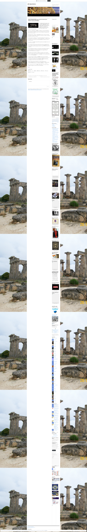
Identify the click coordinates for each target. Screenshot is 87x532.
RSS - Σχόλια (54, 469)
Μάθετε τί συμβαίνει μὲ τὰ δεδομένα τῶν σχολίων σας (34, 89)
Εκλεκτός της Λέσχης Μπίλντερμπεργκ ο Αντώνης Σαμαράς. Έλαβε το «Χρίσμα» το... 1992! (55, 136)
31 (58, 121)
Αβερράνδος (55, 413)
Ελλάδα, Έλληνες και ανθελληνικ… (56, 429)
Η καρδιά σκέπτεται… (56, 409)
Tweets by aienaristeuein (54, 315)
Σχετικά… (56, 14)
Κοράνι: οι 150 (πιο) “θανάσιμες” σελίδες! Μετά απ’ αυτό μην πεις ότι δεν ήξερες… (56, 132)
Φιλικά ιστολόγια (39, 14)
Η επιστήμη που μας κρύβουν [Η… (56, 410)
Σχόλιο (48, 86)
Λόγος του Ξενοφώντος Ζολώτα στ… (56, 408)
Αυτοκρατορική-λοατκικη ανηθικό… (56, 419)
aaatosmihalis (55, 404)
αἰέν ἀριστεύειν (32, 4)
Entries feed (53, 125)
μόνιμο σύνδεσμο (41, 75)
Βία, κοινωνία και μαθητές (56, 421)
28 (55, 121)
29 (56, 121)
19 (53, 120)
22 (56, 120)
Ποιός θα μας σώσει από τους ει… (56, 405)
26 (53, 121)
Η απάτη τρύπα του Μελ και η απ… (56, 414)
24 (58, 120)
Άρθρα (35, 75)
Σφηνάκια (43, 14)
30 (57, 121)
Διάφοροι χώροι (30, 15)
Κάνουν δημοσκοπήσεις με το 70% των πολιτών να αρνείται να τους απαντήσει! (37, 20)
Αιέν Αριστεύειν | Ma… (56, 427)
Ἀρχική (29, 14)
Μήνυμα (53, 457)
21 (55, 120)
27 (54, 121)
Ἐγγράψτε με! (54, 450)
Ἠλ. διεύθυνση (54, 454)
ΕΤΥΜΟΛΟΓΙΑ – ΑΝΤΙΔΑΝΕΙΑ (33, 14)
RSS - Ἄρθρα (54, 468)
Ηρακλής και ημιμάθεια (55, 426)
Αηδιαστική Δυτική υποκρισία (56, 412)
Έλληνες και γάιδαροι (56, 422)
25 (52, 121)
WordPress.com (54, 126)
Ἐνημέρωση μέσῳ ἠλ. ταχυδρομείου (54, 443)
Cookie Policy (46, 530)
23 (57, 120)
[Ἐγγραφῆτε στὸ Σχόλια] (52, 469)
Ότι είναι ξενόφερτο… (56, 418)
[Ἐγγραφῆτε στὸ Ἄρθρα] (52, 468)
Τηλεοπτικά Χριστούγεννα (55, 142)
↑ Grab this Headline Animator (55, 435)
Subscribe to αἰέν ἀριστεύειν (54, 436)
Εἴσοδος (53, 124)
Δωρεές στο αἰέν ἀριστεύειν (48, 14)
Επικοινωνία (53, 14)
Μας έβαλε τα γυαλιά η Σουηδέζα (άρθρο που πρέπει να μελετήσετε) (55, 134)
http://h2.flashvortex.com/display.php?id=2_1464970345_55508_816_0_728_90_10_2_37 (31, 527)
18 (52, 120)
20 (54, 120)
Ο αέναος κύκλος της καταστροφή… (56, 428)
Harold (54, 411)
